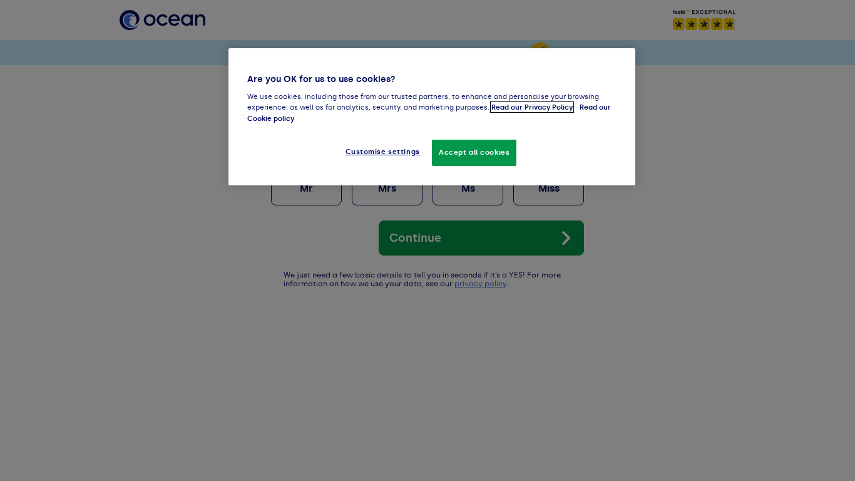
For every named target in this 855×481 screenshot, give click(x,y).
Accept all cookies (474, 152)
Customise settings (383, 151)
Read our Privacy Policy (532, 107)
